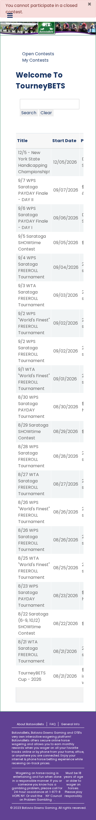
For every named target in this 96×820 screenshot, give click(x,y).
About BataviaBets (30, 724)
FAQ (52, 724)
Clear (46, 113)
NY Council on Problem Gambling (40, 798)
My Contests (35, 60)
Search (28, 113)
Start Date (64, 141)
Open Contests (38, 54)
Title (22, 141)
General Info (70, 724)
